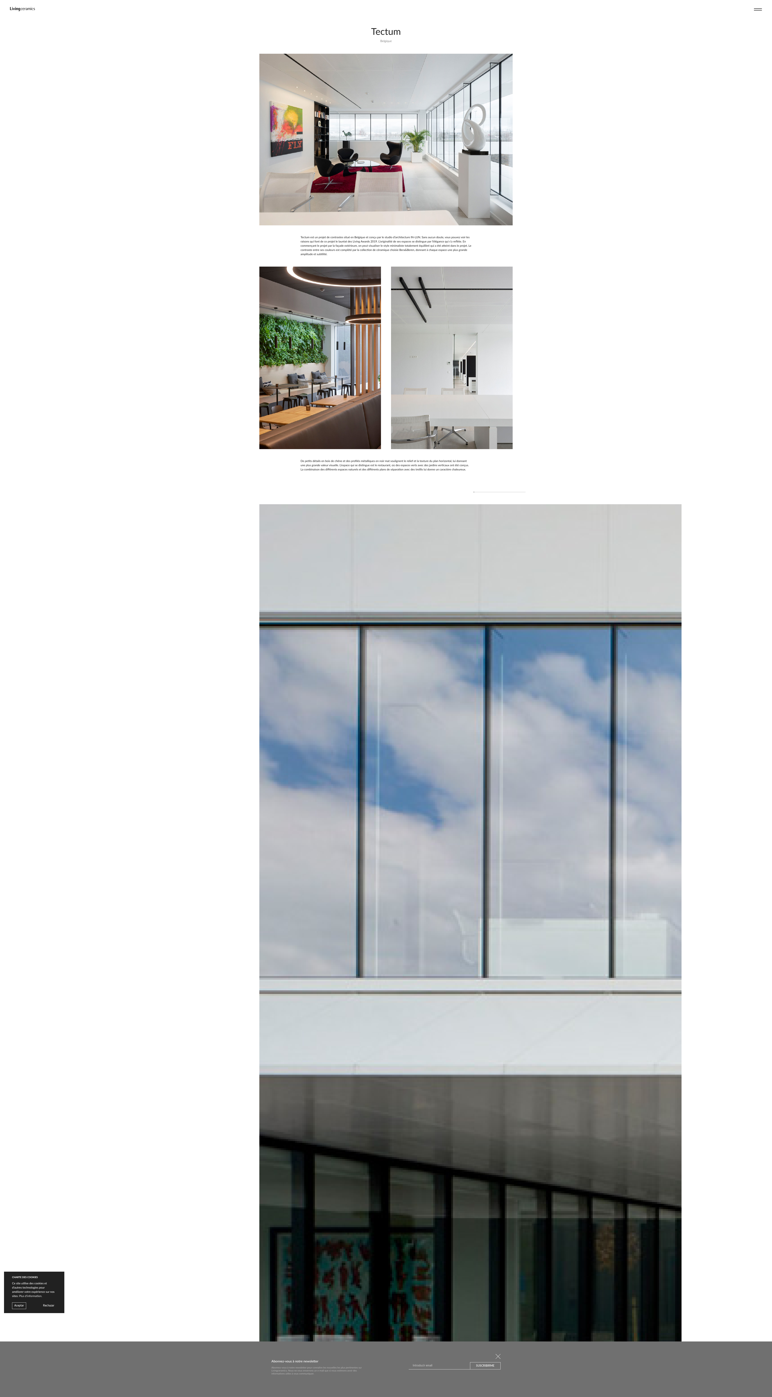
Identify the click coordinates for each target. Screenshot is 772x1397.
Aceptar (19, 1305)
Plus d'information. (30, 1296)
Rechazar (48, 1305)
